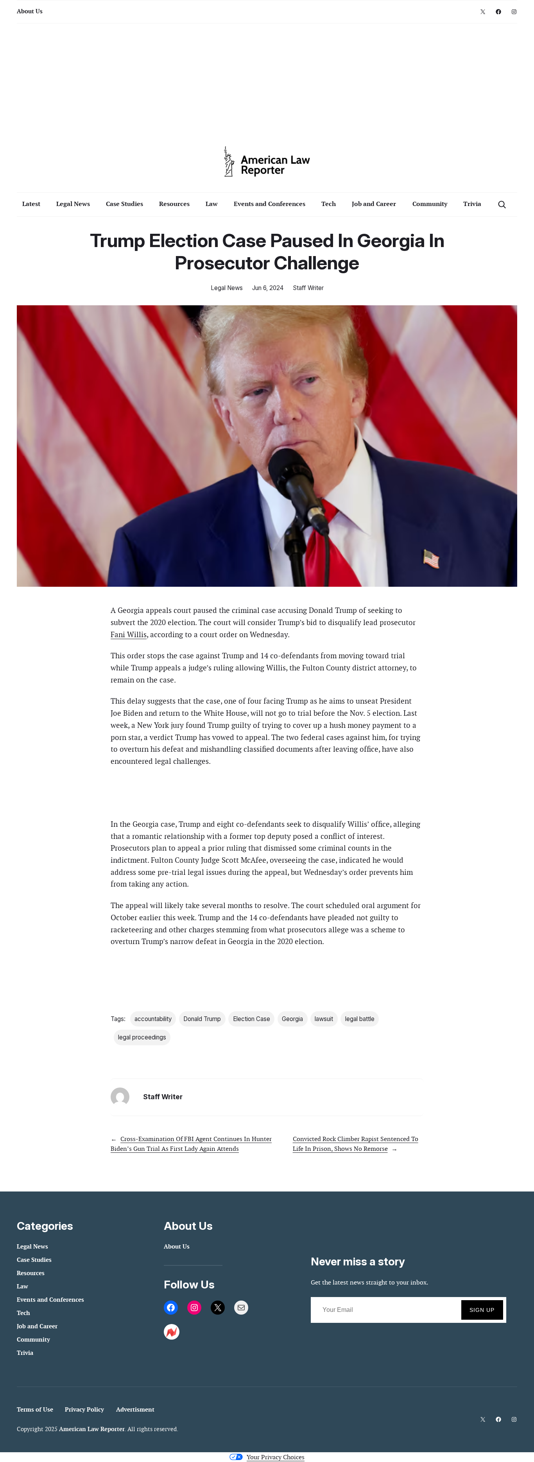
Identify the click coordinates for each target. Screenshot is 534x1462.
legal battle (360, 1019)
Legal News (227, 288)
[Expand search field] (501, 204)
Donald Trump (202, 1019)
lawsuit (324, 1019)
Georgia (292, 1019)
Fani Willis (129, 635)
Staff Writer (308, 288)
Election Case (251, 1019)
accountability (153, 1019)
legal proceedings (142, 1037)
